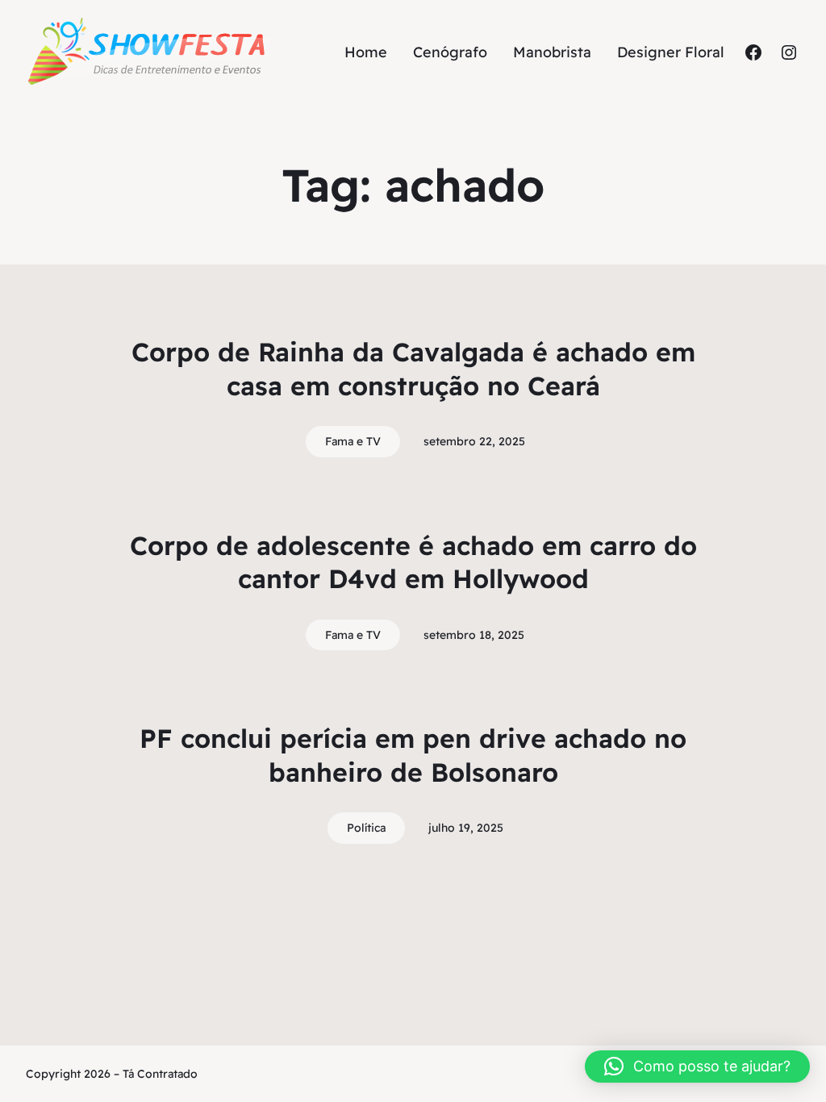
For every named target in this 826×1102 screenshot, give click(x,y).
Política (366, 827)
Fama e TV (353, 441)
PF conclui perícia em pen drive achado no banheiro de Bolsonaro (413, 755)
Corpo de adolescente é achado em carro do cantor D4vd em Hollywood (413, 562)
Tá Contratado (160, 1074)
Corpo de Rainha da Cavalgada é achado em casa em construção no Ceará (413, 369)
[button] (697, 1066)
